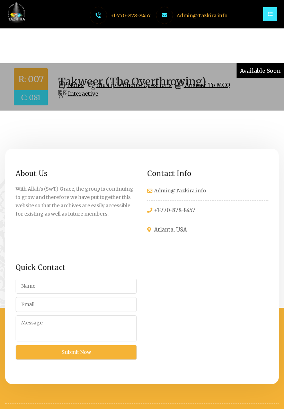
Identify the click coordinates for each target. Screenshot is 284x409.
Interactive (82, 93)
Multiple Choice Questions (134, 84)
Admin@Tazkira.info (202, 15)
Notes (75, 84)
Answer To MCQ (207, 84)
